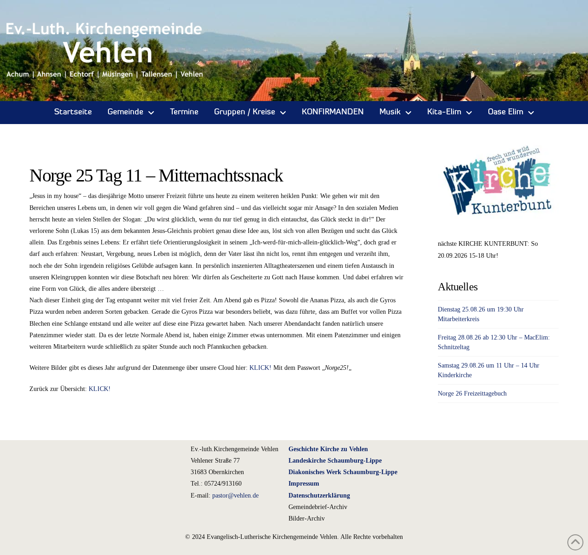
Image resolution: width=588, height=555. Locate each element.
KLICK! (260, 367)
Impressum (303, 483)
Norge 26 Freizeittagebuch (472, 393)
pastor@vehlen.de (235, 495)
